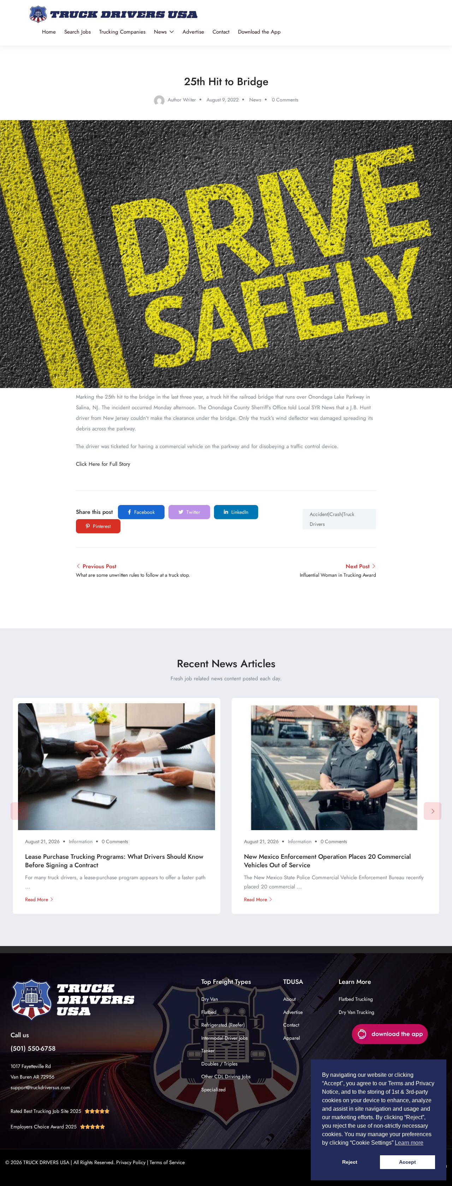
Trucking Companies (122, 32)
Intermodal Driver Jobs (224, 1037)
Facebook (144, 512)
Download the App (259, 32)
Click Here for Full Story (103, 464)
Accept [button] (407, 1162)
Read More (36, 899)
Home (49, 32)
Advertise (193, 32)
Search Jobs (77, 32)
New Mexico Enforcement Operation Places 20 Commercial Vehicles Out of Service (327, 860)
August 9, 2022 (223, 99)
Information (81, 841)
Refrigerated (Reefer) (223, 1024)
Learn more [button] (409, 1143)
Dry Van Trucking (356, 1012)
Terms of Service (167, 1162)
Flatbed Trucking (356, 999)
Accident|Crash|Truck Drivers (332, 519)
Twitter (192, 512)
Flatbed (208, 1012)
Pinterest (101, 526)
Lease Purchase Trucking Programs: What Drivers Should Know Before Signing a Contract (114, 860)
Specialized (213, 1089)
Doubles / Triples (219, 1063)
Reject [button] (349, 1162)
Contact (221, 32)
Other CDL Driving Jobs (226, 1076)
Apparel (291, 1037)
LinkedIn (239, 512)
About (289, 999)
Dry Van (209, 999)
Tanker (208, 1050)
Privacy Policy (130, 1162)
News (161, 32)
